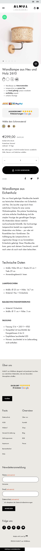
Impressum (5, 443)
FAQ (3, 454)
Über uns (25, 417)
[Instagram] (18, 527)
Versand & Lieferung (8, 433)
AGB (3, 422)
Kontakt (24, 422)
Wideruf (4, 428)
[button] (20, 112)
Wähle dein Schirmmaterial (14, 121)
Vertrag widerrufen (12, 549)
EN (37, 2)
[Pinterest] (13, 527)
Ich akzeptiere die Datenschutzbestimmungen (18, 502)
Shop (23, 428)
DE (33, 2)
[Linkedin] (9, 527)
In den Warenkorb (22, 170)
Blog (23, 433)
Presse (24, 443)
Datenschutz (6, 417)
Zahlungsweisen (7, 438)
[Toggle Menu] (3, 8)
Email (8, 489)
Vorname (5, 484)
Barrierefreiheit (6, 449)
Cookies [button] (7, 399)
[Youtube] (23, 527)
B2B (23, 438)
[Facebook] (4, 527)
